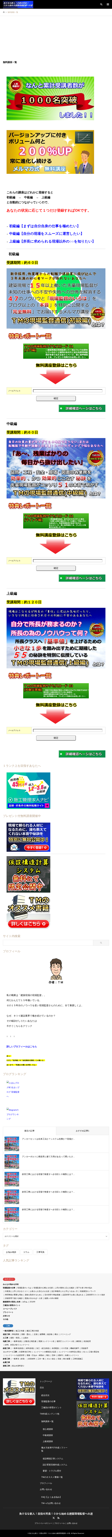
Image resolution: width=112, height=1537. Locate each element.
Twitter (54, 1518)
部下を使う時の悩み (84, 1288)
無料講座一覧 (47, 1421)
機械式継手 (74, 1348)
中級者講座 (48, 1435)
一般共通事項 (8, 1331)
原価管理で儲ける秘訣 (14, 1298)
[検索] (101, 4)
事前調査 (15, 1334)
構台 (56, 1334)
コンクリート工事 (10, 1352)
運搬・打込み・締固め (35, 1355)
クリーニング (65, 1334)
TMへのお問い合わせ (51, 1503)
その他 (5, 1319)
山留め (25, 1338)
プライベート (8, 1312)
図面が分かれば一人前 (33, 1298)
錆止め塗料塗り (18, 1366)
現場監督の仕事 (9, 1288)
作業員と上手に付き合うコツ (16, 1291)
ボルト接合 (51, 1359)
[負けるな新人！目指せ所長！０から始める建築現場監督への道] (18, 4)
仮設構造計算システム (53, 1458)
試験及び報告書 (30, 1341)
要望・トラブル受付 (52, 1471)
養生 (48, 1355)
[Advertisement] (56, 38)
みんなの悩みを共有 (11, 1284)
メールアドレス (14, 391)
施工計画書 (20, 1331)
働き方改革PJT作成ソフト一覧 (54, 1449)
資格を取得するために (33, 1295)
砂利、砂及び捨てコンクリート (17, 1345)
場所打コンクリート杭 (65, 1341)
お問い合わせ (46, 1489)
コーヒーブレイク (10, 1309)
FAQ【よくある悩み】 (51, 1497)
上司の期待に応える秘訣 (64, 1288)
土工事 (5, 1338)
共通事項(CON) (25, 1352)
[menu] (107, 4)
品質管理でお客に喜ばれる (72, 1295)
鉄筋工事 (6, 1348)
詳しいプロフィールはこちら (22, 1046)
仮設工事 (6, 1334)
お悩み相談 (11, 1252)
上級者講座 (48, 1441)
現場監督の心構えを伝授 (43, 1288)
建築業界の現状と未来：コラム (15, 1302)
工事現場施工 (77, 1359)
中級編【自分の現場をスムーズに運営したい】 (46, 234)
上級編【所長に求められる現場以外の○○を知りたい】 (52, 241)
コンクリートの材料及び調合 (69, 1352)
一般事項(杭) (17, 1341)
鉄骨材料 (31, 1359)
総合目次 (45, 1395)
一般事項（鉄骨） (19, 1359)
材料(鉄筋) (30, 1348)
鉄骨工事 (6, 1359)
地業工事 (6, 1341)
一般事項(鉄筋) (18, 1348)
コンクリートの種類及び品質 (44, 1352)
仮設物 (49, 1334)
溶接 (59, 1359)
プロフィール (46, 1483)
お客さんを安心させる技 (39, 1291)
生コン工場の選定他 (91, 1352)
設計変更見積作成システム (55, 1465)
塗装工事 (6, 1366)
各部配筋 (55, 1348)
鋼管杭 (79, 1341)
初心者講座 (48, 1429)
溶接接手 (84, 1348)
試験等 (60, 1355)
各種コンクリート (72, 1355)
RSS (58, 1518)
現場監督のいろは (24, 1288)
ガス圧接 (64, 1348)
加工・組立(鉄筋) (43, 1348)
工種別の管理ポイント (11, 1305)
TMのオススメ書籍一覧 (52, 1477)
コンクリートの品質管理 (14, 1355)
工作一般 (40, 1359)
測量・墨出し (26, 1334)
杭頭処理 (87, 1341)
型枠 (53, 1355)
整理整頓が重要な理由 (14, 1295)
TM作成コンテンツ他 (49, 1414)
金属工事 (6, 1362)
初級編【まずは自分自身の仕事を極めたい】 (44, 226)
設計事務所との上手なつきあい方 (64, 1291)
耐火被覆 (66, 1359)
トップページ (46, 1381)
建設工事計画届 (33, 1331)
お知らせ (6, 1316)
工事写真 (40, 1252)
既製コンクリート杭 (46, 1341)
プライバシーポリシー (43, 1523)
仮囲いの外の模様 (51, 1298)
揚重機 (42, 1334)
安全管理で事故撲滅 (52, 1295)
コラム (26, 1252)
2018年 (32, 1302)
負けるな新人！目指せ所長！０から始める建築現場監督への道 (56, 1513)
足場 (35, 1334)
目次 (42, 1387)
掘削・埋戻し (15, 1338)
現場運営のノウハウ (88, 1291)
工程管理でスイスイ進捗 (95, 1295)
